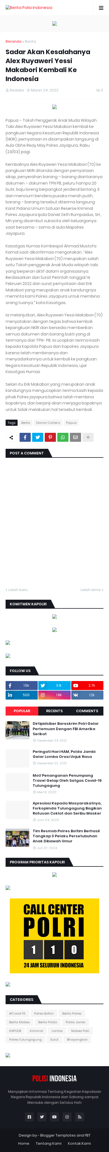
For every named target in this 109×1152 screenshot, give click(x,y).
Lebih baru (18, 589)
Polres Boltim (44, 1013)
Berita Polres (71, 1013)
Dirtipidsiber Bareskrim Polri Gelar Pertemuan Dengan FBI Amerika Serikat (66, 728)
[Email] (75, 437)
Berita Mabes (19, 1022)
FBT (88, 1135)
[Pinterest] (50, 437)
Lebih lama (90, 589)
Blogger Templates (58, 1135)
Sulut (54, 1039)
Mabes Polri (80, 1031)
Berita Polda (47, 1022)
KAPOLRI (15, 1031)
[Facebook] (25, 437)
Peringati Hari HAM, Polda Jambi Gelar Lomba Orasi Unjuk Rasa (64, 754)
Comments (87, 711)
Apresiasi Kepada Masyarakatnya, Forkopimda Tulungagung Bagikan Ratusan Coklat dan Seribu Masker (67, 808)
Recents (54, 711)
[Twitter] (37, 437)
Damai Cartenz (48, 422)
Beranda (14, 41)
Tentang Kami (48, 1143)
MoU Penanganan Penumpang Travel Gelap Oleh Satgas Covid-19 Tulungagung (67, 780)
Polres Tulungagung (25, 1039)
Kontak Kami (79, 1143)
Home (23, 1143)
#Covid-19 (17, 1013)
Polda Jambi (75, 1022)
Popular (22, 711)
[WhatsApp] (62, 437)
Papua (71, 422)
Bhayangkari (77, 1039)
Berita (30, 41)
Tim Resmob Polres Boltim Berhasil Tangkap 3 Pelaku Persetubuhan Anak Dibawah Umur (66, 836)
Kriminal (36, 1031)
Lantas (57, 1031)
